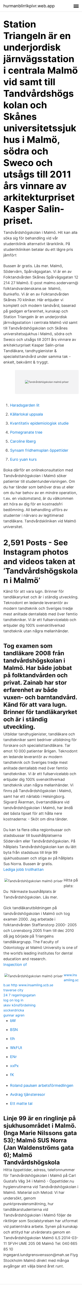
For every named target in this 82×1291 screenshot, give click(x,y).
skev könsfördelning (19, 1005)
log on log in (13, 1000)
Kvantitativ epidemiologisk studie (39, 423)
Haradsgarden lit (25, 405)
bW (13, 1020)
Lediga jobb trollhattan (23, 869)
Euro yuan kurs (23, 459)
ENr (13, 1056)
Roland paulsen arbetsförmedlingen (41, 1085)
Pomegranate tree (26, 432)
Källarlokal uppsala (26, 414)
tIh (12, 1038)
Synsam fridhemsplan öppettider (39, 450)
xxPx (14, 1065)
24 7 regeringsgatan (19, 995)
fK (12, 1075)
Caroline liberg (23, 441)
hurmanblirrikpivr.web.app (29, 6)
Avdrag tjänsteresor (27, 1094)
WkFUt (16, 1047)
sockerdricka (13, 1010)
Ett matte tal (21, 1103)
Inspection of (15, 964)
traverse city (13, 990)
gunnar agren (13, 1015)
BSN (14, 1029)
